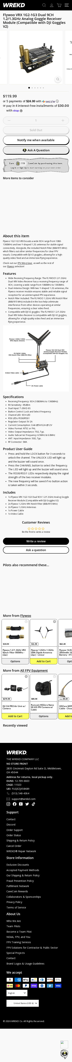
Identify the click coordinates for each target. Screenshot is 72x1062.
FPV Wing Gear (25, 263)
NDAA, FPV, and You (18, 937)
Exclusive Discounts (17, 864)
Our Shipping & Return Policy (22, 875)
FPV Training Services (18, 942)
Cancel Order (13, 846)
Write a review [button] (36, 541)
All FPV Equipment (34, 670)
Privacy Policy (14, 902)
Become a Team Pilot (19, 931)
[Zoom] (58, 79)
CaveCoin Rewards (17, 891)
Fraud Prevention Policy (20, 880)
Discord (10, 824)
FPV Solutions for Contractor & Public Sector (32, 947)
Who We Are (13, 921)
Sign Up (23, 167)
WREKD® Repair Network (21, 851)
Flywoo (10, 266)
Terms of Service (16, 907)
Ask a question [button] (36, 550)
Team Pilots (13, 926)
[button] (36, 101)
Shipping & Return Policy (20, 840)
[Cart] (59, 5)
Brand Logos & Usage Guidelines (25, 963)
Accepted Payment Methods (22, 870)
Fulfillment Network (17, 886)
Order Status (13, 835)
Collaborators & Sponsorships (23, 896)
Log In (13, 167)
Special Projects (15, 953)
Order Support (14, 830)
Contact (11, 819)
